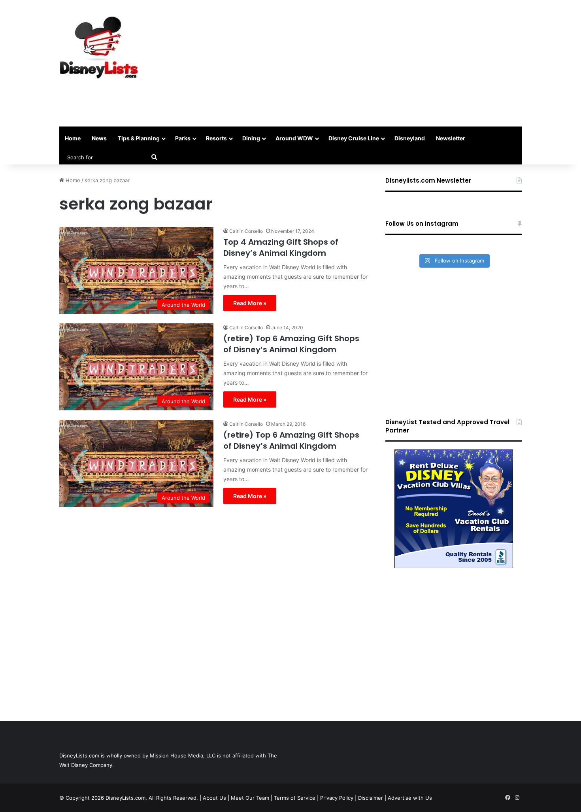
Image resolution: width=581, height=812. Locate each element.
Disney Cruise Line (353, 138)
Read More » (249, 303)
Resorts (216, 138)
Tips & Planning (139, 138)
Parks (183, 138)
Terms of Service (294, 798)
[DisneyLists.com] (98, 47)
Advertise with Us (410, 798)
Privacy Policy (336, 798)
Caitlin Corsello (246, 231)
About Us (214, 798)
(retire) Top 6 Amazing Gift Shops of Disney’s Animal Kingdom (291, 344)
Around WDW (294, 138)
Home (73, 138)
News (99, 138)
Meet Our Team (250, 798)
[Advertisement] (369, 63)
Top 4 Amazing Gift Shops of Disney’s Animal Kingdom (280, 247)
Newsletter (450, 138)
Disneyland (409, 138)
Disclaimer (370, 798)
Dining (251, 138)
